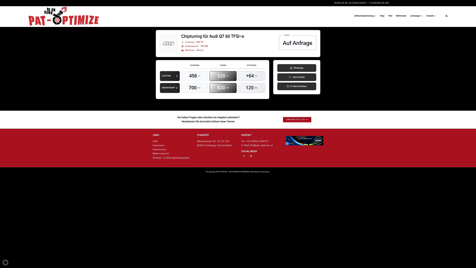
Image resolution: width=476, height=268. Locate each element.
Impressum (158, 145)
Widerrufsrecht (161, 153)
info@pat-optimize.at (261, 145)
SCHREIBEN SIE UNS (379, 3)
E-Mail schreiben (299, 86)
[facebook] (244, 156)
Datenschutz (159, 149)
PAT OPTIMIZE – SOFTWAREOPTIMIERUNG (232, 172)
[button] (446, 16)
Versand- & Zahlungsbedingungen (171, 158)
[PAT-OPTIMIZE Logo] (64, 7)
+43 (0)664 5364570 (257, 141)
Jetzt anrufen (298, 77)
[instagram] (251, 156)
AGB (155, 141)
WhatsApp (298, 68)
